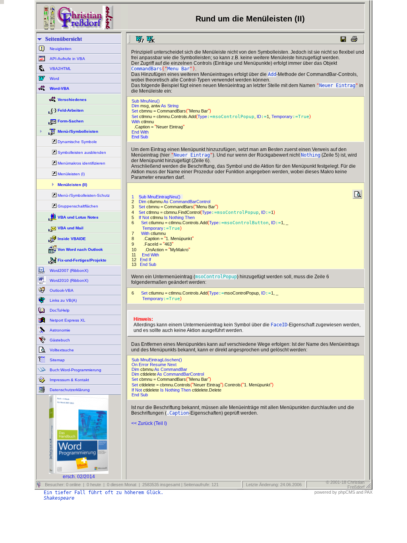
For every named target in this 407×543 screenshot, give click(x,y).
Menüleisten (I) (71, 174)
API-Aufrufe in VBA (66, 58)
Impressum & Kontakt (68, 380)
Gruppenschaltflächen (78, 206)
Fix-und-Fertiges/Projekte (82, 260)
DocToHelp (59, 310)
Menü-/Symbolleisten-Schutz (84, 195)
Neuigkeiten (60, 49)
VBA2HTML (59, 68)
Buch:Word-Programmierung (74, 370)
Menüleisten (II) (72, 184)
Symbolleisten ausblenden (82, 152)
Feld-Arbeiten (70, 110)
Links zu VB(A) (62, 300)
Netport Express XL (66, 320)
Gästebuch (59, 340)
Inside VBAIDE (72, 239)
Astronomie (59, 330)
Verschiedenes (72, 99)
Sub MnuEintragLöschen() (158, 359)
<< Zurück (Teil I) (149, 423)
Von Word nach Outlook (80, 249)
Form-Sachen (70, 121)
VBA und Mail (70, 228)
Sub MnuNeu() (147, 101)
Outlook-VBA (61, 290)
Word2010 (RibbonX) (68, 280)
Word (53, 78)
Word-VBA (58, 88)
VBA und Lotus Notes (78, 217)
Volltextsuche (61, 350)
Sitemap (56, 360)
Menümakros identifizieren (81, 163)
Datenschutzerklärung (69, 390)
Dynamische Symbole (77, 142)
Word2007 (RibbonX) (68, 270)
